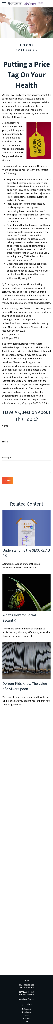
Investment (26, 1012)
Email (5, 441)
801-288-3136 (29, 985)
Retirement (26, 1009)
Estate (26, 1015)
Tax (26, 1021)
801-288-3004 (29, 987)
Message (6, 457)
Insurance (26, 1018)
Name (5, 426)
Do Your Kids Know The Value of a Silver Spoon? (24, 686)
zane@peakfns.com (26, 999)
